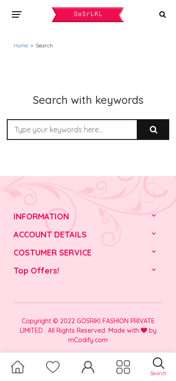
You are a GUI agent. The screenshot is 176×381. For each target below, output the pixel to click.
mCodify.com (88, 340)
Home (21, 45)
